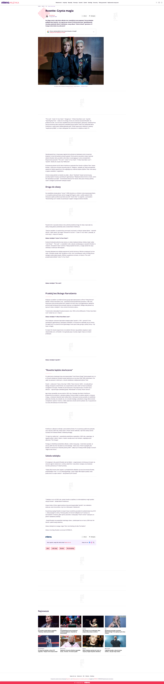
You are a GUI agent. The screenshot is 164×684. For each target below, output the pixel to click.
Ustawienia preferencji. (84, 678)
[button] (80, 2)
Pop (46, 6)
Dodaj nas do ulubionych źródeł (63, 32)
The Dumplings (70, 548)
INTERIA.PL (96, 678)
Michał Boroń (52, 15)
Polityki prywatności (76, 678)
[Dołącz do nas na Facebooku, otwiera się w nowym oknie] (90, 542)
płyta (48, 548)
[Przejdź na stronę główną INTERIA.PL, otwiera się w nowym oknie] (5, 3)
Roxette (62, 548)
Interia (39, 6)
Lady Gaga (54, 548)
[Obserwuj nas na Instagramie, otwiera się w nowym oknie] (92, 542)
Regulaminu (68, 678)
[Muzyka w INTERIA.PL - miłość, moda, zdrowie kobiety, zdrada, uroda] (14, 3)
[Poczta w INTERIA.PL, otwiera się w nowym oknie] (159, 2)
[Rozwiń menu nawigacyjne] (161, 2)
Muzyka (43, 6)
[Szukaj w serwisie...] (156, 2)
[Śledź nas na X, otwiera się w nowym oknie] (94, 542)
